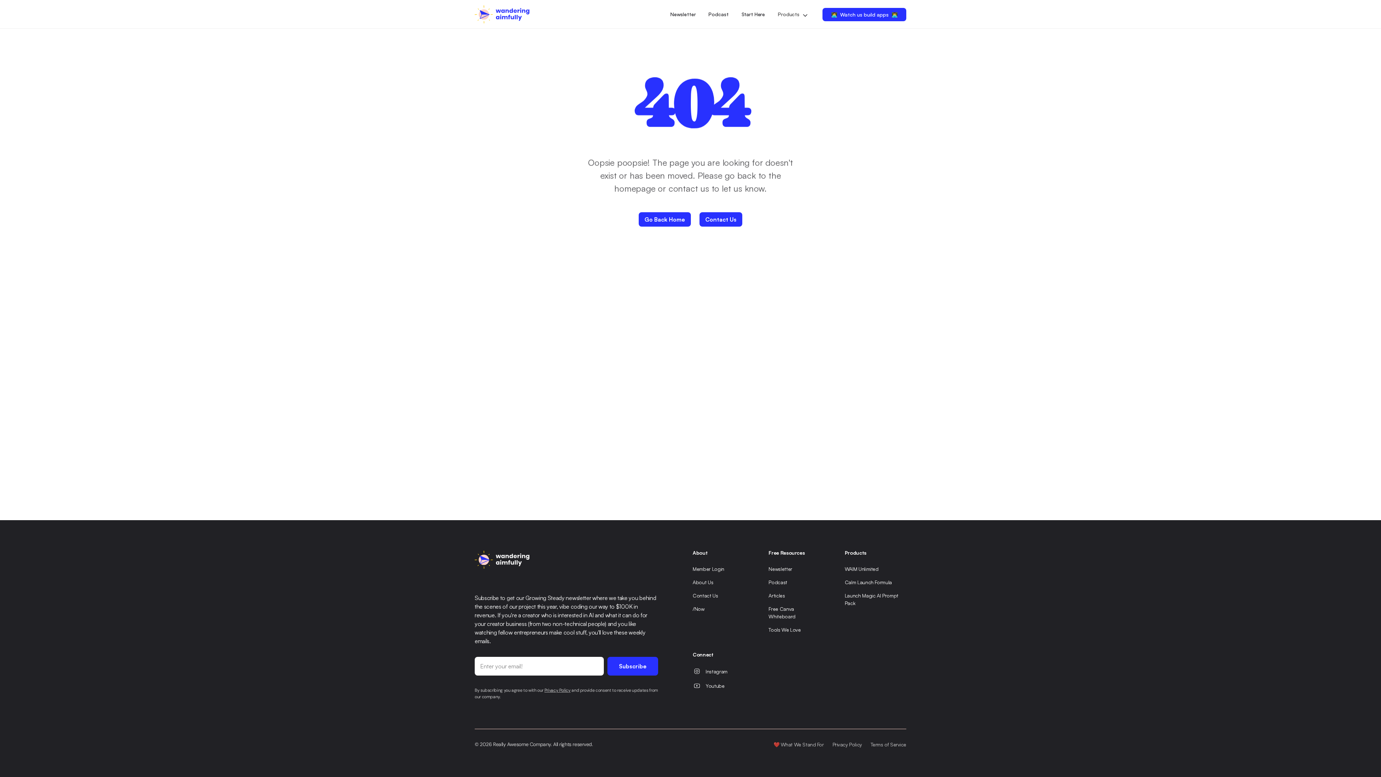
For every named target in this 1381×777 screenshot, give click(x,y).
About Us (703, 582)
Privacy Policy (847, 744)
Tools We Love (785, 630)
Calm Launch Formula (868, 582)
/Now (699, 609)
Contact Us (705, 595)
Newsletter (683, 14)
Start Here (753, 14)
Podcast (718, 14)
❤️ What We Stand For (799, 744)
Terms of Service (888, 744)
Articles (777, 595)
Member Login (708, 569)
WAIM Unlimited (862, 569)
